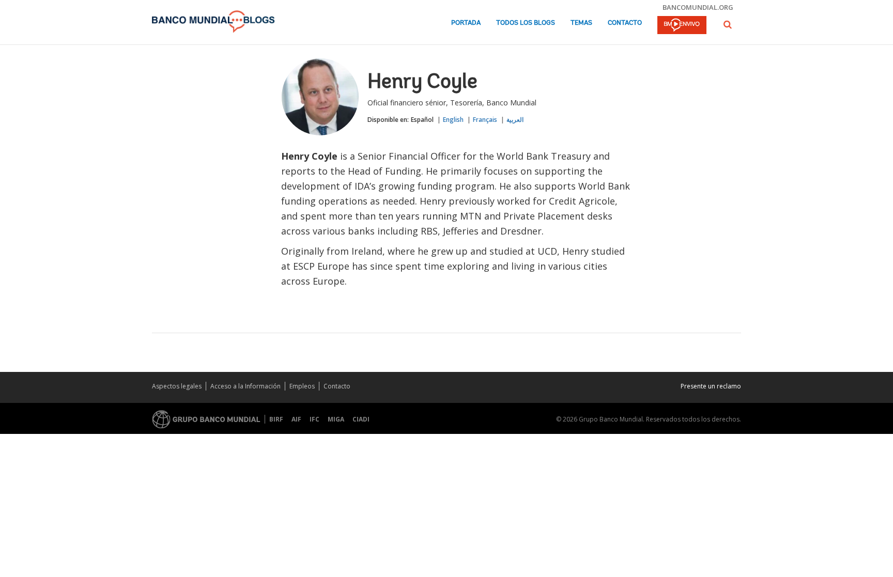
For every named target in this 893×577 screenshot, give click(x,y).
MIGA (336, 419)
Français (485, 119)
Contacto (625, 23)
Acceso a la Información (245, 386)
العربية (515, 119)
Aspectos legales (177, 386)
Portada (466, 23)
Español (422, 119)
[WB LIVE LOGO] (681, 25)
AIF (296, 419)
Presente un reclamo (711, 386)
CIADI (360, 419)
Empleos (302, 386)
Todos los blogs (525, 23)
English (453, 119)
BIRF (276, 419)
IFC (314, 419)
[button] (727, 24)
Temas (581, 23)
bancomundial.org (698, 7)
